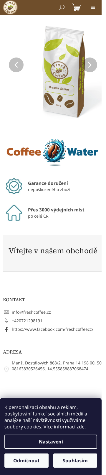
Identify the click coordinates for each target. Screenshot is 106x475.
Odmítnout (26, 460)
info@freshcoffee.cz (31, 312)
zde (81, 426)
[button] (10, 65)
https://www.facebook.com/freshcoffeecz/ (52, 329)
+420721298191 (27, 320)
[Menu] (93, 7)
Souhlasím (75, 460)
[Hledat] (62, 7)
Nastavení (51, 441)
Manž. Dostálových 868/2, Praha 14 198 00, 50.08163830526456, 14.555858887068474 (57, 366)
